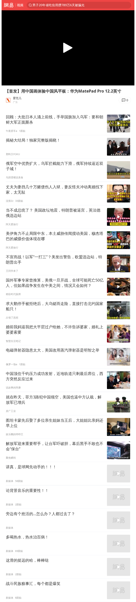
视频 (20, 5)
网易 (9, 5)
